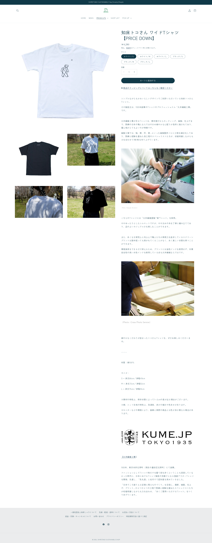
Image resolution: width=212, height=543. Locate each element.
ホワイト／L (162, 56)
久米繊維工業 (129, 456)
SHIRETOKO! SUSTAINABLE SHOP (109, 539)
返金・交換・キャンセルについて (78, 516)
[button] (17, 10)
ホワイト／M (145, 56)
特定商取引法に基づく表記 (136, 516)
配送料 (128, 48)
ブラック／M (129, 62)
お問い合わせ (99, 516)
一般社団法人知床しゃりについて (84, 512)
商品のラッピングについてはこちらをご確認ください (148, 87)
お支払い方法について (131, 512)
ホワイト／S (129, 56)
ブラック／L (145, 62)
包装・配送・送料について (109, 512)
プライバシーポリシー (115, 516)
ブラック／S (178, 56)
